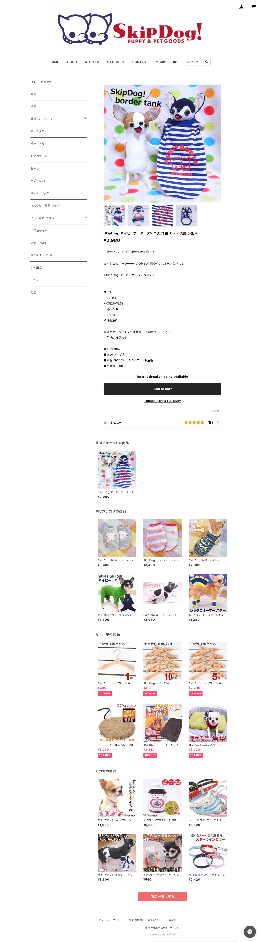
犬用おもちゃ (38, 230)
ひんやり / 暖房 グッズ (45, 205)
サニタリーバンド (41, 255)
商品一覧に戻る (162, 897)
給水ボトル (37, 143)
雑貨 (33, 292)
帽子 (33, 106)
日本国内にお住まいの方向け (162, 401)
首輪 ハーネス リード (44, 119)
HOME (54, 62)
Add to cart (162, 389)
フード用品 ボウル (42, 218)
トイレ (34, 280)
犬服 (33, 94)
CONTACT (140, 62)
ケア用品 (36, 267)
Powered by (158, 934)
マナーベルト (38, 243)
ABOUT (72, 62)
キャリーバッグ (39, 193)
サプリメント (38, 181)
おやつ (34, 168)
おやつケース (38, 156)
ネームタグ (37, 131)
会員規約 (171, 919)
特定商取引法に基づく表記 (144, 919)
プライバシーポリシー (111, 919)
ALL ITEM (92, 62)
